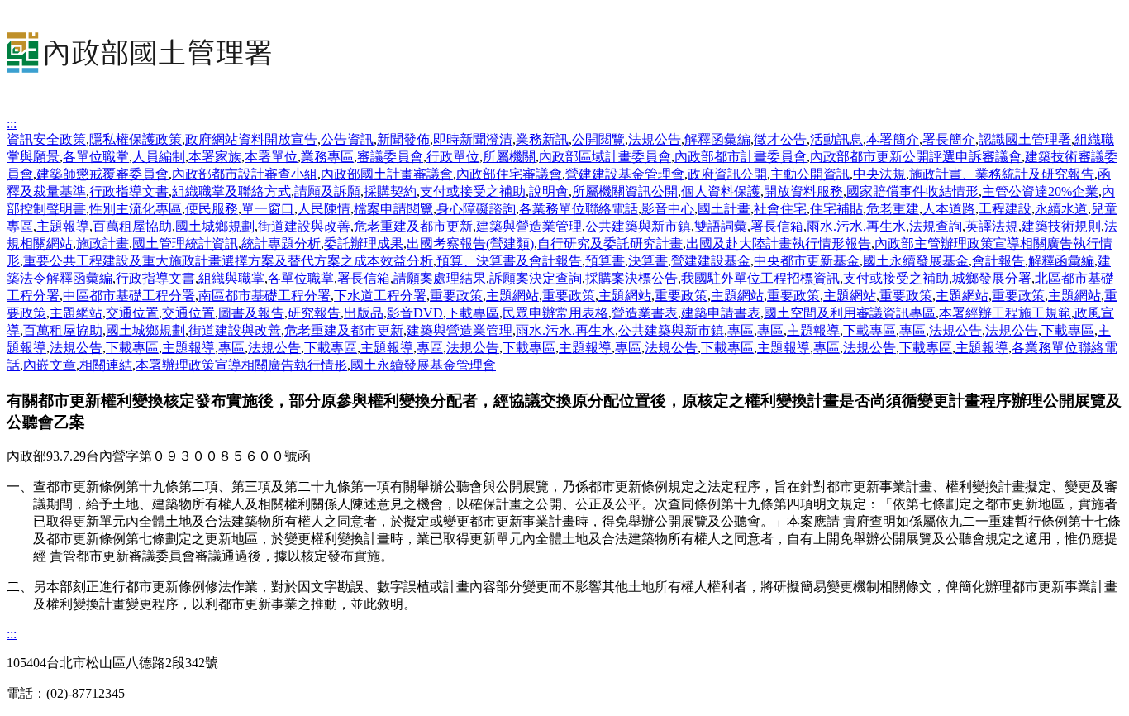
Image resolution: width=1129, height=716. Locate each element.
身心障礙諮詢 (476, 209)
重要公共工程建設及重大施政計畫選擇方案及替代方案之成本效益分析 (228, 261)
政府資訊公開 (727, 174)
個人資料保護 (720, 191)
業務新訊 (542, 139)
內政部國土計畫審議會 (387, 174)
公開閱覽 (598, 139)
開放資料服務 (803, 191)
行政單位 (452, 157)
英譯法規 (991, 226)
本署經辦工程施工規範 (1005, 313)
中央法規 (879, 174)
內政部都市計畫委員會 (740, 157)
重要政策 (456, 296)
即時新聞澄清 (472, 139)
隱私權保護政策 (135, 139)
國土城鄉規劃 (215, 226)
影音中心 (667, 209)
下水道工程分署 (380, 296)
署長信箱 (776, 226)
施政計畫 (102, 243)
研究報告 (314, 313)
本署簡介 (892, 139)
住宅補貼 (836, 209)
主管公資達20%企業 (1040, 191)
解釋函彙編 (717, 139)
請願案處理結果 (439, 278)
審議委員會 (390, 157)
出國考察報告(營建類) (470, 243)
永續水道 (1061, 209)
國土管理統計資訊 (185, 243)
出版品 (363, 313)
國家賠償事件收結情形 (912, 191)
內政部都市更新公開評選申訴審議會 (916, 157)
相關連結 (105, 365)
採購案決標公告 (631, 278)
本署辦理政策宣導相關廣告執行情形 (241, 365)
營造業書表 (645, 313)
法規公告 (654, 139)
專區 (740, 330)
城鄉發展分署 (991, 278)
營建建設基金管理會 (624, 174)
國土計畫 (724, 209)
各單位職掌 (96, 157)
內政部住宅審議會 (509, 174)
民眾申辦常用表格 (555, 313)
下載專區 (472, 313)
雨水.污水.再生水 (856, 226)
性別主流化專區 (135, 209)
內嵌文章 (49, 365)
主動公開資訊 (810, 174)
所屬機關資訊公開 (625, 191)
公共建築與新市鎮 (638, 226)
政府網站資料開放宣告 (251, 139)
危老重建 (892, 209)
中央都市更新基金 (807, 261)
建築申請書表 (720, 313)
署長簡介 (948, 139)
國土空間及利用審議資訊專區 (850, 313)
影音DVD (415, 313)
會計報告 (998, 261)
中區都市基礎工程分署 (129, 296)
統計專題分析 (281, 243)
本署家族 (214, 157)
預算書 (605, 261)
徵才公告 (780, 139)
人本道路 (948, 209)
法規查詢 (935, 226)
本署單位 (271, 157)
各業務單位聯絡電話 (578, 209)
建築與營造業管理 (529, 226)
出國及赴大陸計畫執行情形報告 (778, 243)
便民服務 (211, 209)
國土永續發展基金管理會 (423, 365)
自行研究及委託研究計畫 (610, 243)
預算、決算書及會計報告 (509, 261)
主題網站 (512, 296)
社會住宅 (780, 209)
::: (12, 124)
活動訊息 (836, 139)
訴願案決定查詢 (535, 278)
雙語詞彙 (720, 226)
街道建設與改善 (304, 226)
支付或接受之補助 (473, 191)
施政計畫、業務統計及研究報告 (1001, 174)
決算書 (648, 261)
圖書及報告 (251, 313)
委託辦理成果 (363, 243)
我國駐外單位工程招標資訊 (760, 278)
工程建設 (1005, 209)
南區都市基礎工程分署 (264, 296)
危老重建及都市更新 (413, 226)
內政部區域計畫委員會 (605, 157)
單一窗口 (267, 209)
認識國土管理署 (1025, 139)
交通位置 (132, 313)
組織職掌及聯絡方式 (231, 191)
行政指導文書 (129, 191)
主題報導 (62, 226)
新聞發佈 (403, 139)
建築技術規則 (1061, 226)
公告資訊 (347, 139)
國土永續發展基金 (916, 261)
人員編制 (158, 157)
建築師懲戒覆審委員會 (102, 174)
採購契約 (390, 191)
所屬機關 (509, 157)
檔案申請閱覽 (393, 209)
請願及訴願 (327, 191)
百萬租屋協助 (132, 226)
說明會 (549, 191)
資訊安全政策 (46, 139)
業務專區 (327, 157)
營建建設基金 (710, 261)
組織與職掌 (231, 278)
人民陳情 (324, 209)
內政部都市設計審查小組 (244, 174)
